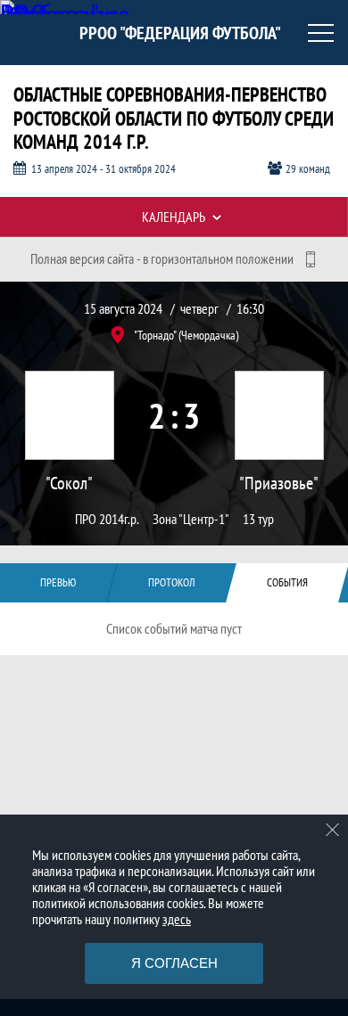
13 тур (258, 519)
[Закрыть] (333, 830)
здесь (176, 919)
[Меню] (321, 33)
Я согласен (174, 963)
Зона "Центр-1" (191, 519)
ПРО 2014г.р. (107, 519)
